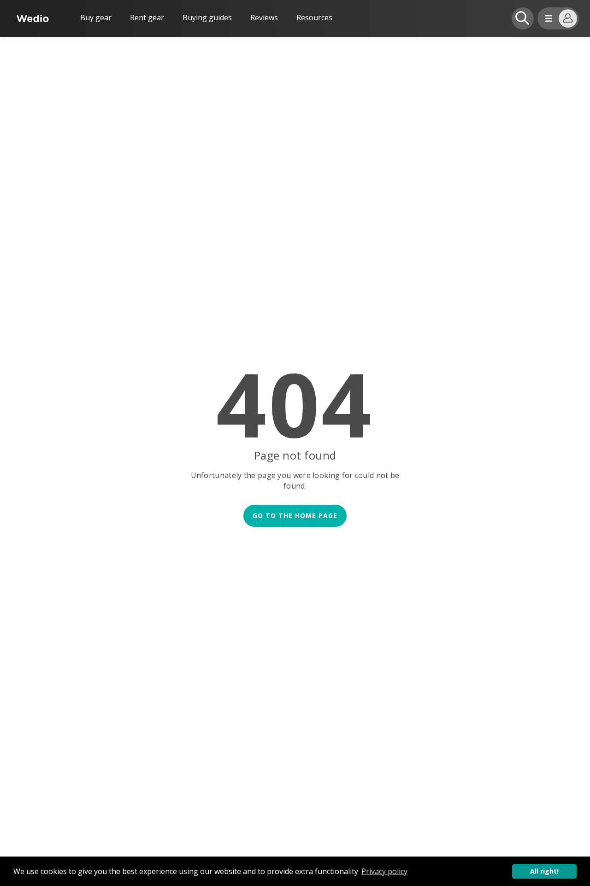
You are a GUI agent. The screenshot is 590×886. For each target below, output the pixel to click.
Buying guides (207, 17)
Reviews (264, 17)
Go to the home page (295, 515)
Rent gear (147, 17)
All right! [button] (544, 871)
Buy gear (96, 17)
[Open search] (523, 18)
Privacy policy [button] (384, 871)
